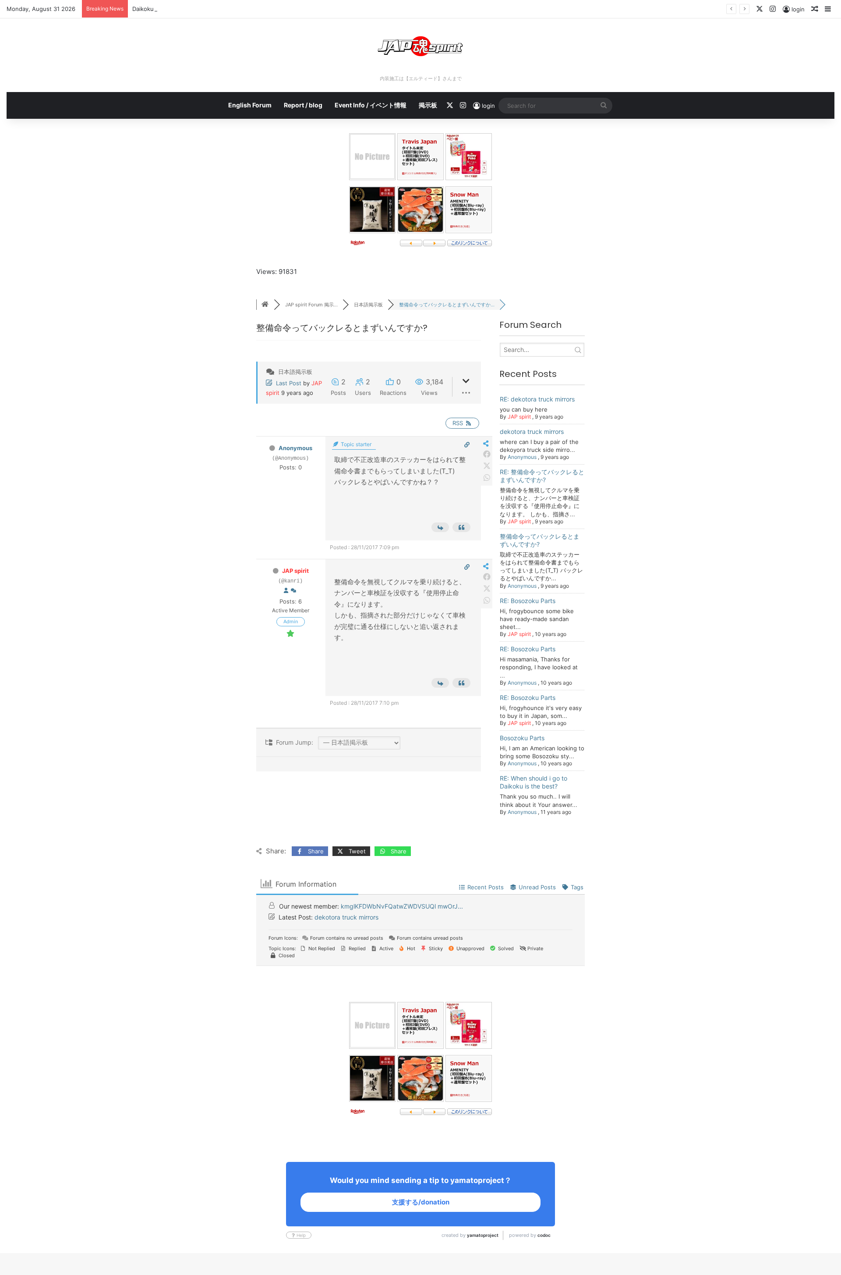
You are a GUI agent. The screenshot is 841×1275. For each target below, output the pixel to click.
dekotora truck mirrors (532, 431)
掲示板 (428, 105)
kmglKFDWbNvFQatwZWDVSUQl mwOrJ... (402, 906)
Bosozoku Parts (522, 738)
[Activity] (293, 590)
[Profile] (286, 590)
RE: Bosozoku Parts (527, 600)
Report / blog (303, 105)
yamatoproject (482, 1235)
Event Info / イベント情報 (370, 105)
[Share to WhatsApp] (486, 478)
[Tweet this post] (486, 466)
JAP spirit (295, 570)
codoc (544, 1235)
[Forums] (265, 305)
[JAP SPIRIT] (420, 46)
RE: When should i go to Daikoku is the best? (533, 782)
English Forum (250, 105)
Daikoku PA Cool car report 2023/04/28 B (188, 8)
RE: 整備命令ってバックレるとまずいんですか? (542, 475)
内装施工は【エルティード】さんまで (421, 78)
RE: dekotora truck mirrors (537, 399)
